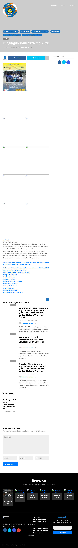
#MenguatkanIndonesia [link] (31, 268)
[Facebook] (59, 62)
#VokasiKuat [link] (19, 268)
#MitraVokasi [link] (11, 270)
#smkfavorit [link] (14, 290)
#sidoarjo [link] (14, 283)
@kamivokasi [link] (16, 262)
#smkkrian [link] (15, 281)
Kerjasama (25, 31)
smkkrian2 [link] (6, 240)
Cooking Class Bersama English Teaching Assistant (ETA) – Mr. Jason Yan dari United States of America (32, 367)
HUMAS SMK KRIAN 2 (27, 323)
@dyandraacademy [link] (14, 264)
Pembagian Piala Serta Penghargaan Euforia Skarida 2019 (10, 404)
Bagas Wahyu (25, 47)
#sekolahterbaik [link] (18, 292)
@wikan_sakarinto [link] (25, 264)
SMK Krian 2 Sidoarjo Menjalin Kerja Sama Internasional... (40, 530)
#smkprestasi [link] (7, 281)
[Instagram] (68, 62)
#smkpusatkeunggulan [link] (10, 275)
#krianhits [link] (14, 286)
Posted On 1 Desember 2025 (28, 345)
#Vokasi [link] (12, 268)
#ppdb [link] (12, 288)
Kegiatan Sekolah (10, 31)
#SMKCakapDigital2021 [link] (10, 272)
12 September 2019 (9, 411)
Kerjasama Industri (40, 31)
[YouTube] (19, 530)
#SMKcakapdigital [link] (20, 270)
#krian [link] (20, 281)
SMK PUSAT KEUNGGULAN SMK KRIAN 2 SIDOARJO (39, 520)
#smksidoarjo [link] (7, 283)
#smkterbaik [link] (7, 290)
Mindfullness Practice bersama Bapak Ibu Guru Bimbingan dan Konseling (31, 339)
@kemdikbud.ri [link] (7, 262)
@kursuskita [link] (42, 262)
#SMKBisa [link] (41, 268)
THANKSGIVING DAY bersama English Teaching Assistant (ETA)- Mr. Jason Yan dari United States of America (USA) (33, 313)
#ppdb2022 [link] (6, 288)
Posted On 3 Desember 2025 (28, 320)
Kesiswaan (55, 31)
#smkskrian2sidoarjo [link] (9, 279)
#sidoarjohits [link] (7, 286)
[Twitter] (64, 62)
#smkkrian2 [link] (21, 272)
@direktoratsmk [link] (33, 262)
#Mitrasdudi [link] (6, 268)
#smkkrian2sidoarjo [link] (9, 277)
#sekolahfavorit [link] (7, 292)
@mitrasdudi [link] (24, 262)
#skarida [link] (27, 272)
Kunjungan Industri (11, 35)
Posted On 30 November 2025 (28, 374)
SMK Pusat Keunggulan (31, 35)
